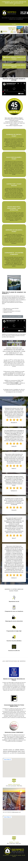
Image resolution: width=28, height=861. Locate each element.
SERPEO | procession (14, 784)
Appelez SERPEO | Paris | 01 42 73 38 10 (14, 58)
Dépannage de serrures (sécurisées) (14, 621)
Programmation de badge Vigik (14, 631)
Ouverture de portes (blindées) (14, 640)
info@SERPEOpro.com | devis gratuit (14, 65)
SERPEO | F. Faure (14, 842)
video (13, 335)
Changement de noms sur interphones (14, 611)
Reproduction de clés (14, 601)
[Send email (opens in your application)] (14, 4)
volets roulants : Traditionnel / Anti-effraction (14, 208)
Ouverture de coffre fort (14, 650)
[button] (12, 316)
